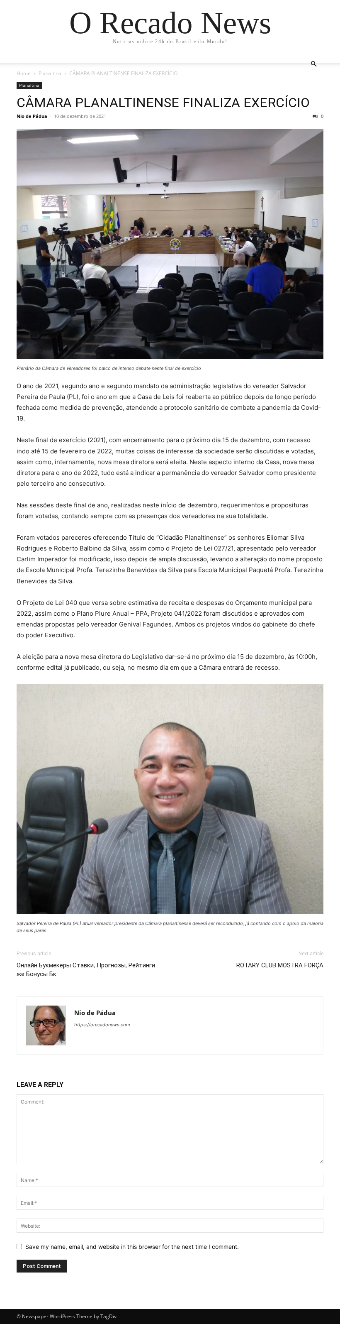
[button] (313, 64)
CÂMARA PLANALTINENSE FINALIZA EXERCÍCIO (163, 102)
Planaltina (50, 73)
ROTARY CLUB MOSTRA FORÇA (279, 965)
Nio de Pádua (32, 116)
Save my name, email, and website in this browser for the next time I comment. (132, 1246)
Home (24, 73)
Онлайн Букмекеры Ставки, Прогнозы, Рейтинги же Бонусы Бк (86, 970)
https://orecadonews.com (102, 1025)
